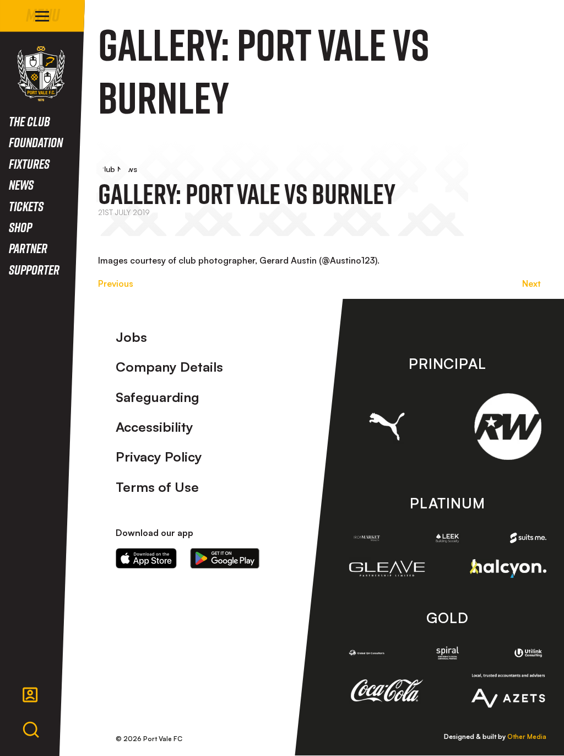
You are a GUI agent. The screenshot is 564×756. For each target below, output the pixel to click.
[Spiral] (447, 652)
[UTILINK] (528, 653)
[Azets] (507, 691)
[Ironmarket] (367, 538)
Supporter (34, 269)
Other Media (526, 736)
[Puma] (387, 426)
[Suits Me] (528, 538)
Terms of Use (157, 487)
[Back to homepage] (41, 73)
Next (531, 283)
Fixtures (29, 163)
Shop (20, 227)
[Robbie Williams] (507, 426)
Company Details (169, 366)
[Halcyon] (507, 568)
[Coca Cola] (387, 690)
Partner (28, 248)
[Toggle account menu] (30, 694)
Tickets (26, 206)
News (21, 184)
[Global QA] (367, 652)
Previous (115, 283)
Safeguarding (157, 397)
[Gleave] (387, 568)
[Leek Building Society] (447, 538)
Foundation (36, 142)
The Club (29, 121)
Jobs (131, 337)
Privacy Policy (159, 456)
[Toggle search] (30, 730)
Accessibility (154, 427)
